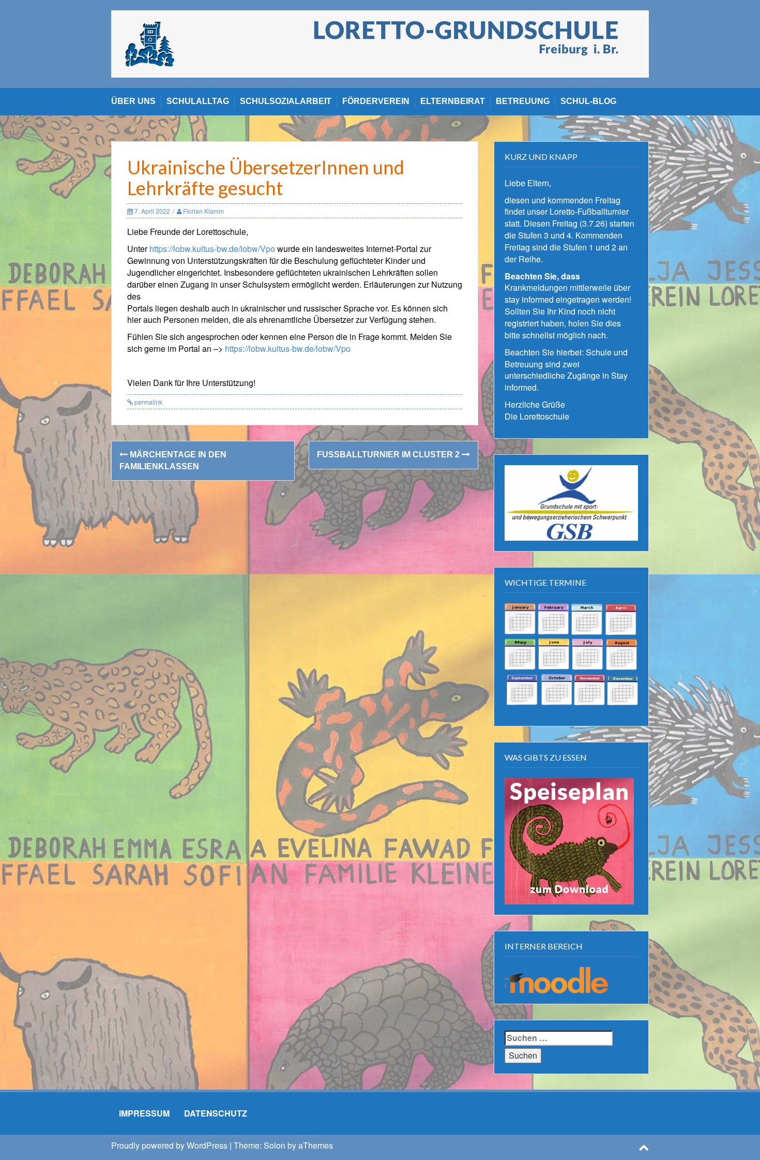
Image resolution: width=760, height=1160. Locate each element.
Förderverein (375, 101)
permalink (147, 401)
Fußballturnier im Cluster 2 (389, 454)
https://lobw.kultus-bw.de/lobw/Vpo (212, 249)
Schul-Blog (588, 101)
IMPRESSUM (144, 1113)
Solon (274, 1145)
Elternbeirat (452, 101)
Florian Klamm (203, 210)
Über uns (133, 101)
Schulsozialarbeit (285, 101)
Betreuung (523, 101)
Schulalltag (197, 101)
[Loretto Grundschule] (380, 43)
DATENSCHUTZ (215, 1113)
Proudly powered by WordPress (169, 1145)
